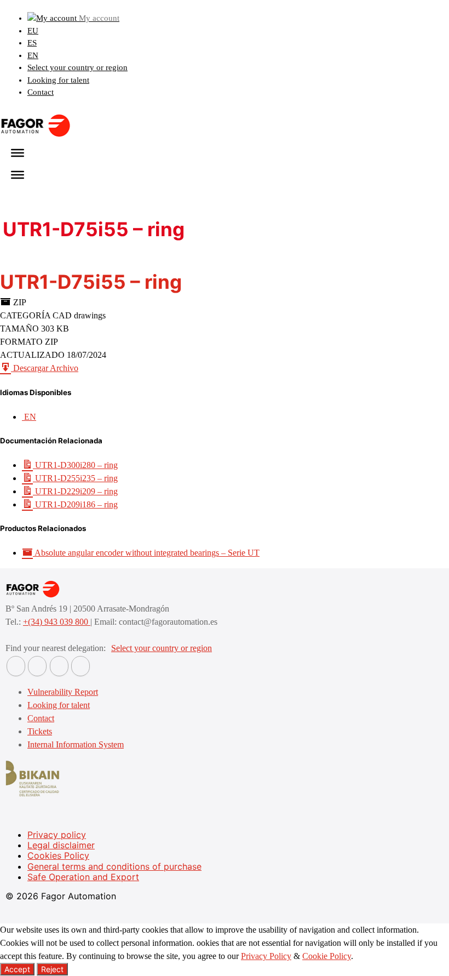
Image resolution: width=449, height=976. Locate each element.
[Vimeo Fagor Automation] (59, 666)
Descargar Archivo (44, 368)
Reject (52, 969)
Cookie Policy (326, 956)
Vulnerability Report (62, 692)
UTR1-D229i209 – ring (75, 491)
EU (32, 30)
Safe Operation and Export (83, 876)
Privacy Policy (266, 956)
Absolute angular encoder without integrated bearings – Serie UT (146, 552)
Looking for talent (58, 80)
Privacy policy (56, 834)
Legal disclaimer (61, 845)
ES (32, 42)
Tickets (39, 731)
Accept (17, 969)
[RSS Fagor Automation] (80, 666)
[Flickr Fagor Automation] (16, 666)
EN (32, 55)
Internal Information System (75, 744)
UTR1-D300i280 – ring (75, 465)
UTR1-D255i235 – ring (75, 478)
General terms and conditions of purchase (114, 866)
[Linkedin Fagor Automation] (37, 666)
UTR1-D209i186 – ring (75, 504)
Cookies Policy (58, 855)
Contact (40, 92)
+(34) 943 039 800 (56, 621)
